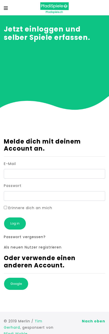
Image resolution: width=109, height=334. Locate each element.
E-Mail (10, 163)
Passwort (13, 185)
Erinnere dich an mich (29, 207)
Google (16, 284)
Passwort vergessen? (25, 236)
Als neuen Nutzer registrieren (33, 247)
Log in (15, 223)
